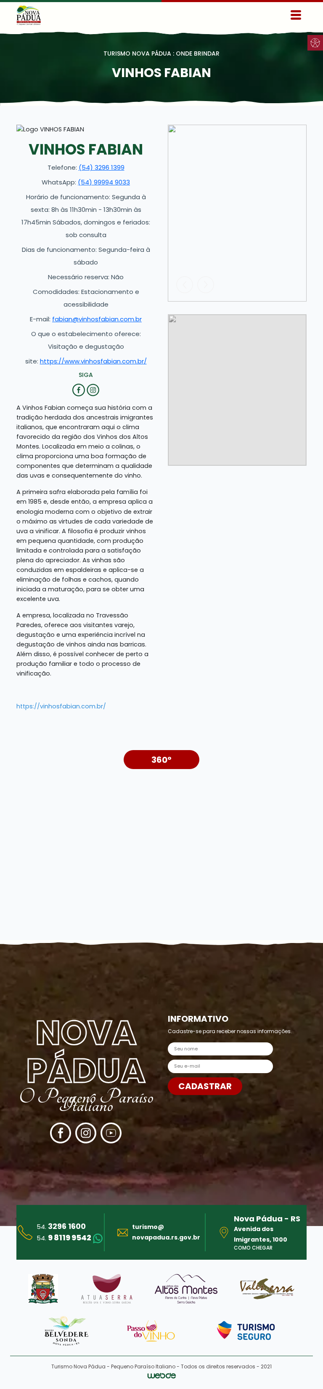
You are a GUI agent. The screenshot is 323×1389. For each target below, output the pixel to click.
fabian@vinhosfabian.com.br (97, 319)
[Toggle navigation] (296, 15)
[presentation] (184, 284)
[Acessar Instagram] (85, 1133)
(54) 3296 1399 (101, 167)
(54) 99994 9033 (104, 182)
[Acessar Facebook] (60, 1133)
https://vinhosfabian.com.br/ (61, 706)
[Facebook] (79, 389)
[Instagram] (93, 389)
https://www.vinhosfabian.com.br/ (93, 361)
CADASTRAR (205, 1086)
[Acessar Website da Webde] (161, 1377)
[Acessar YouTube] (111, 1133)
